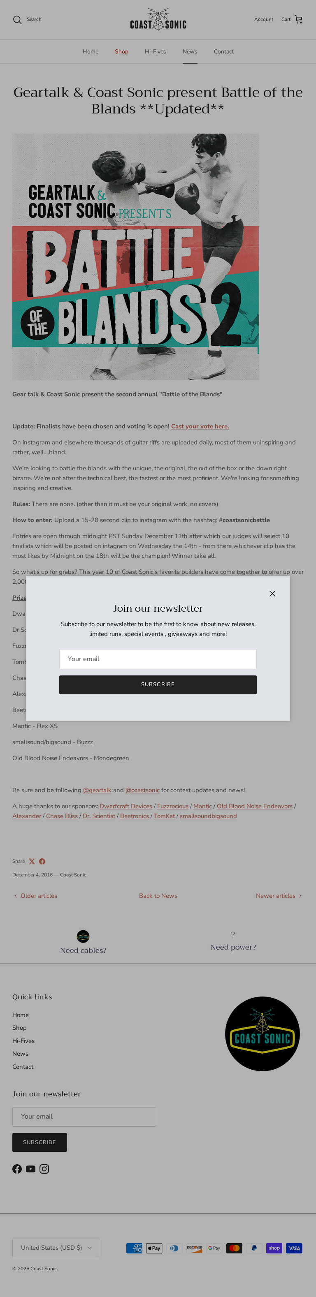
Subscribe (157, 684)
